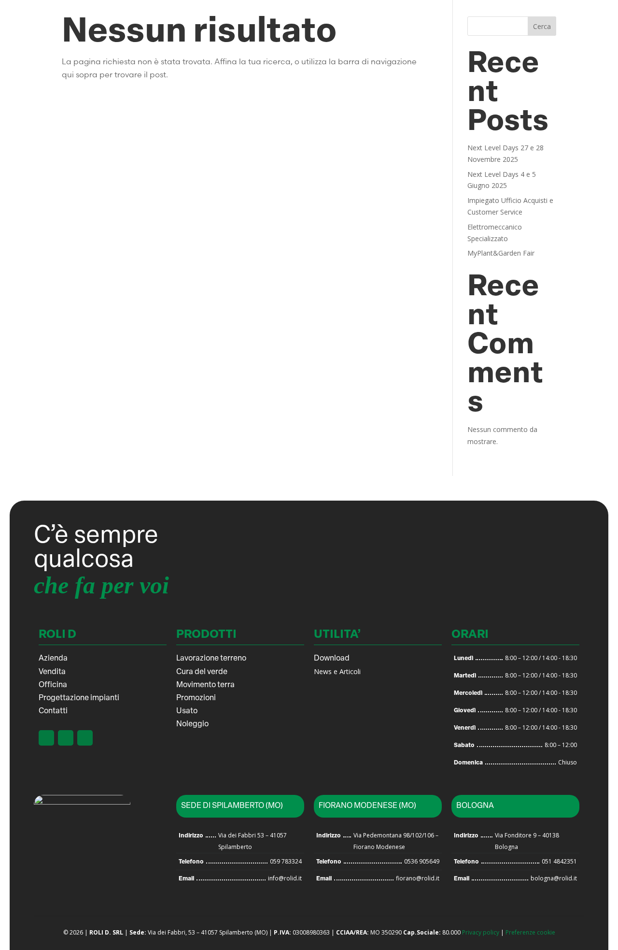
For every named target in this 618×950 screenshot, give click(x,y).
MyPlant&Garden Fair (500, 253)
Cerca (542, 26)
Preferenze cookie (530, 932)
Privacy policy (480, 932)
